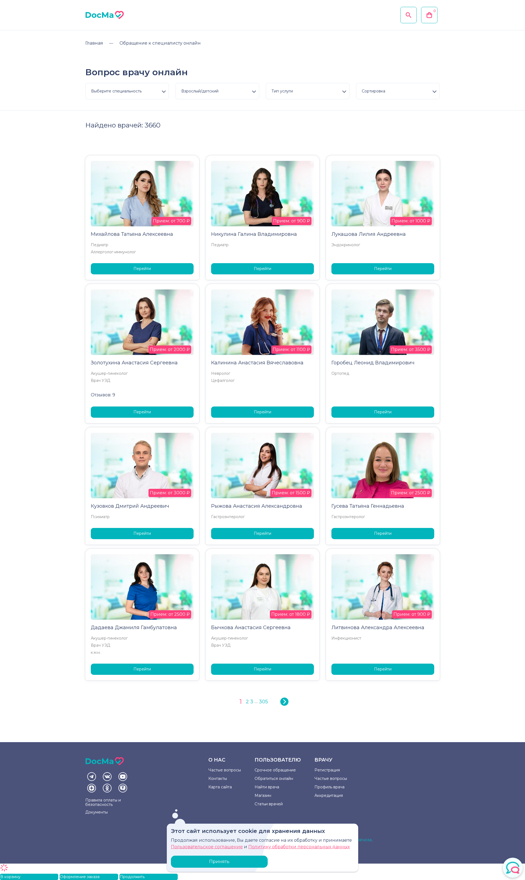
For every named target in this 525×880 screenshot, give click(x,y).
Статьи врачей (269, 803)
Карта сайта (220, 787)
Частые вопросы (224, 770)
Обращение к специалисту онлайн (160, 43)
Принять (219, 861)
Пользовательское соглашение (207, 846)
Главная (94, 43)
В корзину (10, 876)
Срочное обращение (275, 770)
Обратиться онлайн (274, 778)
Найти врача (267, 787)
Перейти (142, 268)
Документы (96, 812)
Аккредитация (328, 795)
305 (263, 702)
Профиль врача (329, 787)
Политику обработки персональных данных (299, 846)
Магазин (263, 795)
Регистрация (327, 770)
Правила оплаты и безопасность (103, 802)
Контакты (217, 778)
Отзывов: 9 (103, 394)
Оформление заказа (80, 876)
